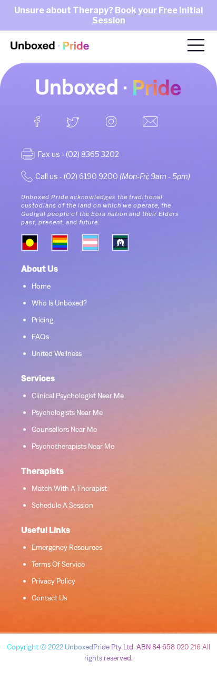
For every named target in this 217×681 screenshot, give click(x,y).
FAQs (40, 336)
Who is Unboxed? (59, 303)
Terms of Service (58, 564)
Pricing (42, 319)
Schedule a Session (62, 505)
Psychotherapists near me (73, 446)
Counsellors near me (64, 429)
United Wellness (57, 353)
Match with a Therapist (69, 488)
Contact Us (49, 598)
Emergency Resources (67, 547)
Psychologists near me (67, 412)
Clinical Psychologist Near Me (78, 395)
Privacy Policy (53, 581)
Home (41, 286)
